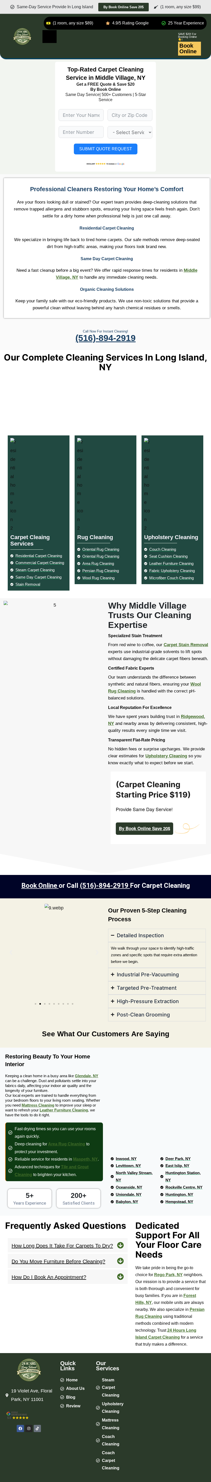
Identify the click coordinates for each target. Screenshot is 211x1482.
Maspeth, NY (85, 1159)
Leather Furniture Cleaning (64, 1110)
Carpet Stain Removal (186, 644)
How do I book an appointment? (49, 1277)
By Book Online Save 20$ (144, 828)
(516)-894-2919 (105, 338)
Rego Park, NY (168, 1275)
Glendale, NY (86, 1076)
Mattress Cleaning (38, 1105)
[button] (11, 952)
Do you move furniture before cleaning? (58, 1261)
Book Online (188, 48)
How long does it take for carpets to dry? (62, 1246)
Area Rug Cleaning (66, 1144)
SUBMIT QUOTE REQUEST (105, 149)
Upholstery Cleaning (166, 755)
